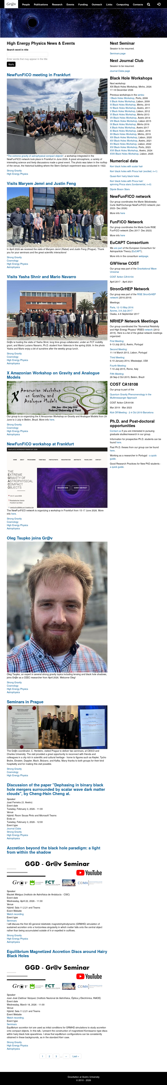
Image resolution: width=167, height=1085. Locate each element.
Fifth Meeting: (117, 373)
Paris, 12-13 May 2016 (121, 307)
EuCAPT (136, 251)
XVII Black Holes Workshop (124, 150)
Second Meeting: (118, 349)
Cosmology (12, 260)
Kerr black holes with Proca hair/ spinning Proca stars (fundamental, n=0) (130, 182)
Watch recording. (15, 1017)
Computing (122, 4)
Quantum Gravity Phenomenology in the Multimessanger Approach (130, 396)
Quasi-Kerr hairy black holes (124, 176)
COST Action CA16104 (122, 276)
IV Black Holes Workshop (123, 107)
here (52, 419)
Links (109, 4)
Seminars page (118, 53)
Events (70, 4)
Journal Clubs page (120, 70)
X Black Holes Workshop (122, 127)
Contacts (138, 4)
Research (57, 4)
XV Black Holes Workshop (123, 143)
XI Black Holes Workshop (123, 130)
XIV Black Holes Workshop (123, 140)
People (26, 4)
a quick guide (117, 466)
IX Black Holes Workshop (123, 124)
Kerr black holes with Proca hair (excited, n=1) (133, 171)
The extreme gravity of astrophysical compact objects (35, 155)
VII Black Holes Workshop (123, 117)
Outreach (97, 4)
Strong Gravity (14, 170)
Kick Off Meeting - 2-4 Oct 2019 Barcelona (131, 412)
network (148, 329)
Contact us (115, 430)
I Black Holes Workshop (122, 98)
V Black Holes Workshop (122, 111)
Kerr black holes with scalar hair (126, 166)
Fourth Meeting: (118, 365)
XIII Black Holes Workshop (123, 137)
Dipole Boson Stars (120, 189)
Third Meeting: (117, 357)
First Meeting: (117, 341)
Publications (41, 4)
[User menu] (158, 4)
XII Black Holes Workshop (123, 134)
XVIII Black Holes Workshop (124, 153)
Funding (83, 4)
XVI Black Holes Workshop (123, 147)
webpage (143, 256)
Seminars (12, 920)
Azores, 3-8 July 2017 (121, 310)
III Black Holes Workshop (123, 104)
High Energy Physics (17, 173)
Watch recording (15, 914)
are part (118, 248)
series (141, 94)
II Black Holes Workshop (122, 101)
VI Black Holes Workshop (123, 114)
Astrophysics (13, 267)
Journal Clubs (14, 828)
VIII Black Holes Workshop (123, 121)
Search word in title (17, 49)
